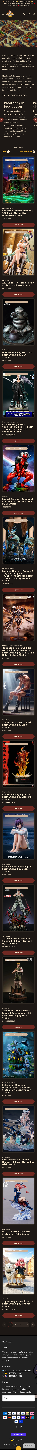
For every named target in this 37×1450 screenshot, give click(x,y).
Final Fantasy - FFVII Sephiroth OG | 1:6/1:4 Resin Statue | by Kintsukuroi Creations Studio (17, 428)
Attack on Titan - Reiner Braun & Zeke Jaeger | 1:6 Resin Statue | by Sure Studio (16, 1014)
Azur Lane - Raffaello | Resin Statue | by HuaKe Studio (18, 284)
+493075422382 (12, 5)
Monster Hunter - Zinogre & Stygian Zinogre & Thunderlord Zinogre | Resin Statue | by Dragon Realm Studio (17, 576)
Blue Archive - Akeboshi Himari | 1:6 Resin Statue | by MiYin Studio (18, 1162)
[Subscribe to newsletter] (32, 1398)
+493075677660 (24, 5)
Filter (4, 152)
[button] (3, 13)
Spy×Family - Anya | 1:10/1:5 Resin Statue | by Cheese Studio (18, 1304)
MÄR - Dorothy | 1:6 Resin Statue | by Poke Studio (16, 1233)
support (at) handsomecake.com (18, 1370)
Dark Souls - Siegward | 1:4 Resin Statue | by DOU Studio (17, 355)
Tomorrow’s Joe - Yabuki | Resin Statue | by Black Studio (17, 725)
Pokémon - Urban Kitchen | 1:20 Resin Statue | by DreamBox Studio (17, 213)
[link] (29, 13)
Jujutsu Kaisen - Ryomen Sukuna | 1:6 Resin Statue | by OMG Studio (17, 941)
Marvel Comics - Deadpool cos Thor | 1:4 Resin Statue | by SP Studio (17, 501)
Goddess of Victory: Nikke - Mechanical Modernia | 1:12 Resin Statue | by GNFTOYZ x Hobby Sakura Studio (18, 652)
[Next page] (33, 1324)
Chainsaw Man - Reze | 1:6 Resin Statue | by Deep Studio (17, 869)
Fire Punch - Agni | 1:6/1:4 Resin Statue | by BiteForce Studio (17, 797)
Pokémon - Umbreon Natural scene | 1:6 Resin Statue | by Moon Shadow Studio (16, 1089)
